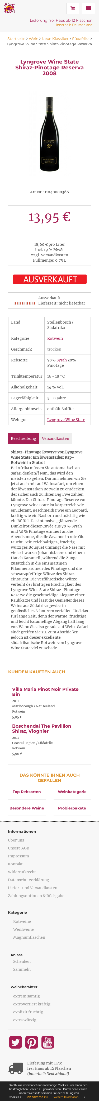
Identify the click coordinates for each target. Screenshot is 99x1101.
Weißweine (23, 929)
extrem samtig (26, 996)
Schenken (22, 961)
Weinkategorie (72, 791)
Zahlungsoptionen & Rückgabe (36, 895)
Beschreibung (23, 438)
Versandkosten (55, 438)
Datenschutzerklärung (28, 880)
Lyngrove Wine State (66, 419)
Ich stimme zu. (37, 1097)
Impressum (18, 856)
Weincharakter (24, 987)
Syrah (61, 360)
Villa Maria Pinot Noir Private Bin (45, 692)
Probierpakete (72, 808)
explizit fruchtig (28, 1012)
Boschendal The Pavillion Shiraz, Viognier (41, 728)
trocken (54, 349)
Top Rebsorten (27, 791)
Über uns (16, 840)
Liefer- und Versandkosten (32, 887)
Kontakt (15, 864)
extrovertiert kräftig (31, 1004)
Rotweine (22, 921)
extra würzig (24, 1020)
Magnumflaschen (29, 937)
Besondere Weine (27, 808)
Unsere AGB (18, 848)
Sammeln (22, 969)
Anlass (16, 955)
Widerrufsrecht (22, 872)
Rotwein (55, 338)
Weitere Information (66, 1097)
